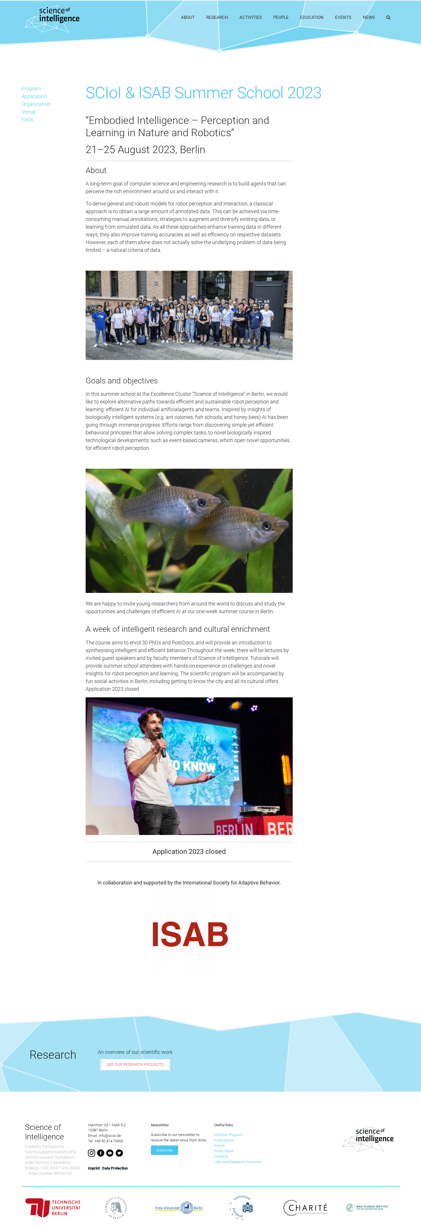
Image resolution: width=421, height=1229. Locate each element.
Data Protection (115, 1168)
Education (312, 17)
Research (217, 17)
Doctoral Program (228, 1135)
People (281, 17)
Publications (224, 1140)
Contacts (221, 1156)
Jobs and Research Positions (237, 1162)
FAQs (27, 119)
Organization (35, 104)
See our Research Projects (135, 1064)
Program (31, 89)
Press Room (224, 1151)
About (188, 17)
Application (34, 96)
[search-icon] (388, 17)
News (369, 17)
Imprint (94, 1168)
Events (343, 17)
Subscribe (164, 1150)
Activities (250, 17)
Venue (28, 112)
